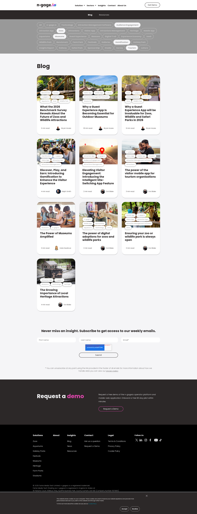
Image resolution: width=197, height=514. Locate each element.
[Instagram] (146, 441)
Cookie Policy (114, 451)
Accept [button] (124, 509)
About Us (121, 5)
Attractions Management (112, 30)
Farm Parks (38, 470)
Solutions (38, 435)
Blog (90, 15)
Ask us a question (92, 441)
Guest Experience (77, 36)
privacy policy (112, 371)
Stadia (108, 48)
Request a (60, 396)
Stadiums (37, 475)
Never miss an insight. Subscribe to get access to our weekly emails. (98, 331)
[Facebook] (151, 441)
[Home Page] (46, 5)
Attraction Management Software (94, 25)
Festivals (92, 42)
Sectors (90, 5)
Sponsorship (94, 48)
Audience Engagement (127, 25)
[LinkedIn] (142, 441)
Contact (112, 5)
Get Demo (152, 5)
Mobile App (149, 30)
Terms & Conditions (117, 441)
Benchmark (62, 42)
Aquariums (44, 36)
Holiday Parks (39, 451)
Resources (104, 15)
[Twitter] (137, 441)
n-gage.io (51, 25)
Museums (59, 36)
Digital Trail (110, 36)
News (69, 446)
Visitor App (89, 30)
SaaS (148, 36)
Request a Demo (111, 409)
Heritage (134, 30)
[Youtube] (156, 441)
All (40, 25)
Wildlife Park (45, 42)
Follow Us (139, 435)
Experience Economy (131, 36)
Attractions (73, 30)
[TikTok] (161, 441)
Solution (79, 5)
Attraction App (46, 30)
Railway (63, 48)
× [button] (146, 496)
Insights (102, 5)
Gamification (121, 42)
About (56, 435)
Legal (111, 435)
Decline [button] (135, 509)
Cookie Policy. (92, 504)
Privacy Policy (114, 446)
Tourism (132, 48)
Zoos (61, 30)
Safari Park (77, 48)
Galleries (106, 42)
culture (144, 48)
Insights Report (46, 48)
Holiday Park (139, 42)
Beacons (96, 36)
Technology (67, 25)
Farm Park (78, 42)
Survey (119, 48)
